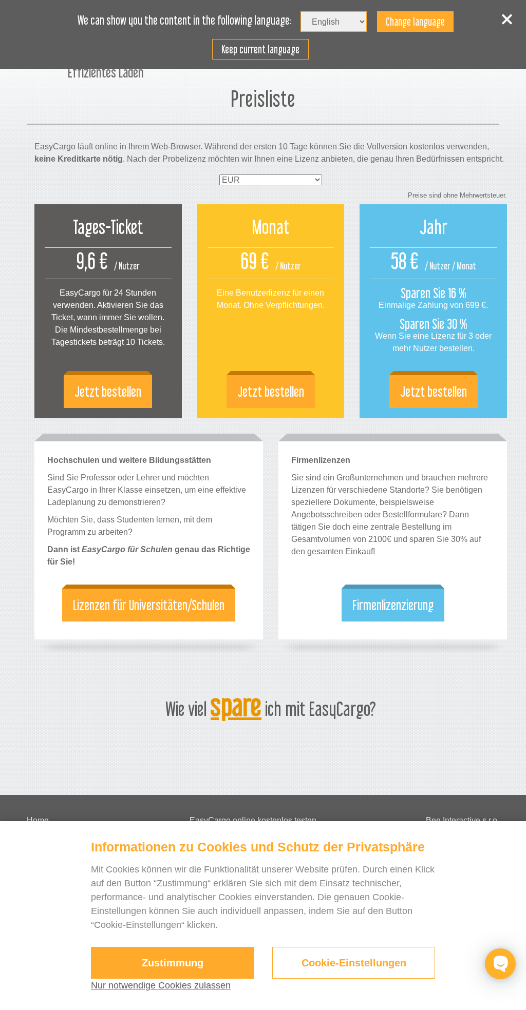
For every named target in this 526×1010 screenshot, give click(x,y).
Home (38, 820)
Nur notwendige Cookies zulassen (161, 985)
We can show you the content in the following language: (185, 20)
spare (236, 705)
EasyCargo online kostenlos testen (253, 820)
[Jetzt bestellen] (108, 311)
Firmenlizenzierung (393, 605)
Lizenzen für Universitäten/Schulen (148, 605)
